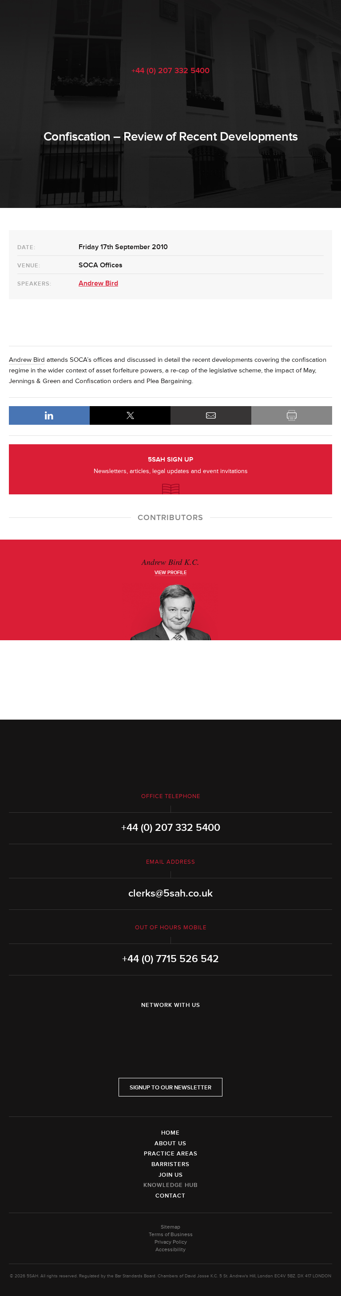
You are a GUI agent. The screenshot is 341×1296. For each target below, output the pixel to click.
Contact (170, 1195)
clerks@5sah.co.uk (170, 893)
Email (210, 415)
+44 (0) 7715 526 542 (170, 959)
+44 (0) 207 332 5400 (170, 70)
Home (170, 1132)
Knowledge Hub (170, 1185)
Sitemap (170, 1227)
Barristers (170, 1164)
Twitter (170, 1028)
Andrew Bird (98, 283)
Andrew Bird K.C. (170, 561)
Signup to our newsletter (170, 1087)
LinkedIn (49, 415)
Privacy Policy (171, 1242)
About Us (170, 1143)
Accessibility (170, 1249)
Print (291, 415)
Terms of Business (171, 1234)
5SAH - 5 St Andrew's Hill (170, 28)
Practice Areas (171, 1153)
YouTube (195, 1028)
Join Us (171, 1175)
